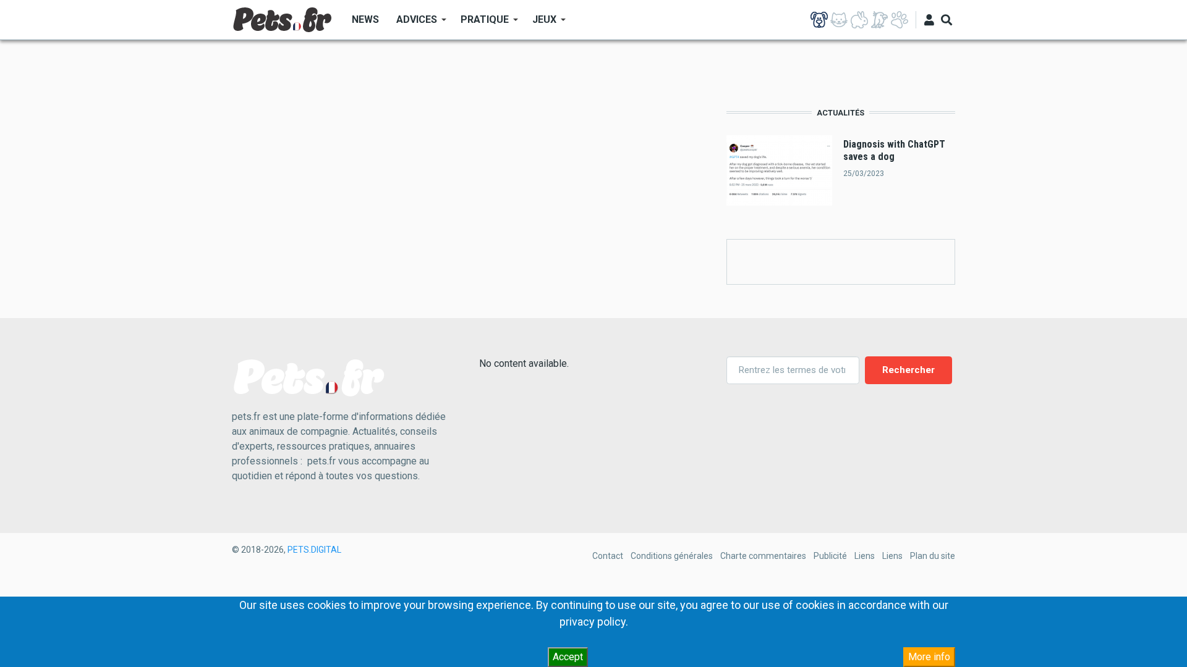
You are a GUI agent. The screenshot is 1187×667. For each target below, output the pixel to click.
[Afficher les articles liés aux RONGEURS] (859, 19)
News (365, 19)
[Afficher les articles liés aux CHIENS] (819, 19)
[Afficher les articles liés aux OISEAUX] (879, 19)
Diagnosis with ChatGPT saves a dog (894, 150)
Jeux (540, 24)
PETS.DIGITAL (314, 550)
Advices (412, 24)
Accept (568, 657)
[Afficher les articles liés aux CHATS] (839, 19)
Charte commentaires (763, 556)
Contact (607, 556)
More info (929, 657)
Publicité (830, 556)
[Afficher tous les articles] (899, 19)
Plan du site (932, 556)
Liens (864, 556)
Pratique (480, 24)
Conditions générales (672, 556)
